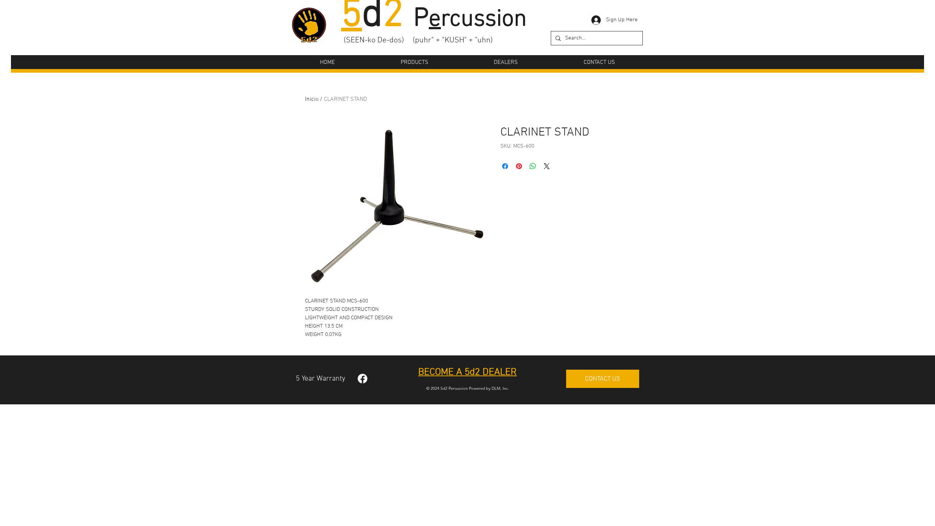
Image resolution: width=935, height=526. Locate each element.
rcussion (478, 19)
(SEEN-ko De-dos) (374, 40)
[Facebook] (362, 378)
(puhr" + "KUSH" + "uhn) (453, 40)
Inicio (311, 99)
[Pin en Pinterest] (519, 166)
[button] (414, 62)
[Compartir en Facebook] (505, 166)
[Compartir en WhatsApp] (532, 166)
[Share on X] (546, 166)
